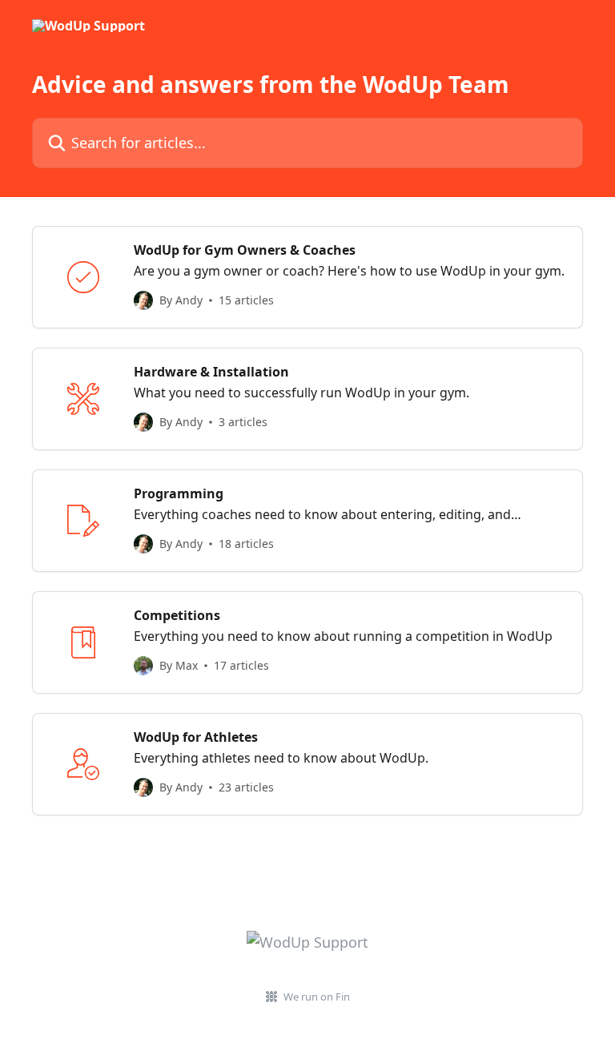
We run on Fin (316, 996)
